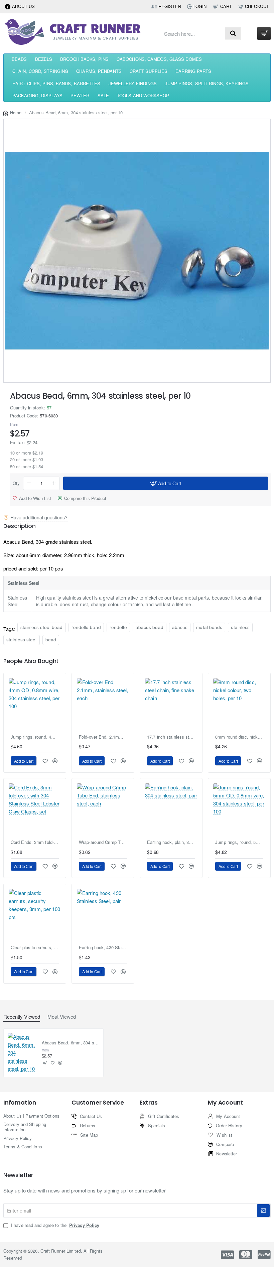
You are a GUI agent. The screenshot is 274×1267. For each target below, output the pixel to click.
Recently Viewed (21, 1017)
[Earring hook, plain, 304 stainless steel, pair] (171, 809)
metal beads (209, 627)
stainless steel (21, 639)
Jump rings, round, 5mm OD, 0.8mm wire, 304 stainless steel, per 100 (239, 842)
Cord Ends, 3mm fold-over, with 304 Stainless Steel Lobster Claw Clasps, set (35, 842)
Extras (149, 1103)
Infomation (19, 1103)
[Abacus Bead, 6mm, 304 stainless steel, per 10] (22, 1052)
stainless (240, 627)
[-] (29, 483)
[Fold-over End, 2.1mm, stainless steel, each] (103, 704)
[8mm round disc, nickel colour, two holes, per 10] (239, 704)
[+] (54, 483)
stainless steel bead (41, 627)
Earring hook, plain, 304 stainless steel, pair (171, 842)
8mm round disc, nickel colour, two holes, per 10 (239, 737)
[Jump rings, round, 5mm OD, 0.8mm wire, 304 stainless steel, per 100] (239, 809)
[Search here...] (233, 33)
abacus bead (149, 627)
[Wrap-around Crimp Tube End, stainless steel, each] (103, 809)
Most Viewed (61, 1017)
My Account (225, 1103)
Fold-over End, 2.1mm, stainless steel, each (103, 737)
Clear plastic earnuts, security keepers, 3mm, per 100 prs (35, 948)
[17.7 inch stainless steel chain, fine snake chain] (171, 704)
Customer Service (98, 1103)
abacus (180, 627)
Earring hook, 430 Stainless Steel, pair (103, 948)
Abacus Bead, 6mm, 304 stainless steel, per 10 (71, 1043)
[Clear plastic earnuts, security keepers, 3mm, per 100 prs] (35, 915)
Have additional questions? (38, 517)
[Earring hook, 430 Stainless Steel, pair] (103, 915)
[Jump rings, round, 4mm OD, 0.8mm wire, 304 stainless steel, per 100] (35, 704)
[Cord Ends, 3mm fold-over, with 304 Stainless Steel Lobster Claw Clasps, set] (35, 809)
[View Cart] (264, 33)
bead (50, 639)
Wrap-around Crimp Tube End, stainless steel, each (103, 842)
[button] (165, 483)
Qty (16, 483)
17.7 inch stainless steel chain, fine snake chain (171, 737)
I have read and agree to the (54, 1225)
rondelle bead (86, 627)
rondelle (118, 627)
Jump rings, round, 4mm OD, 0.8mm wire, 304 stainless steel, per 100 (35, 737)
